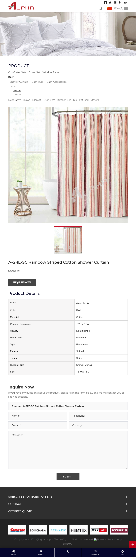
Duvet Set (34, 72)
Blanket (36, 99)
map (122, 554)
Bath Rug (37, 81)
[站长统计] (95, 539)
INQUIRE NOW (22, 282)
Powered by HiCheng (109, 539)
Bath (11, 77)
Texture (17, 90)
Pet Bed (84, 99)
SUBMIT (68, 476)
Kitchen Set (64, 99)
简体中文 (118, 8)
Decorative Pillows (19, 99)
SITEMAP (68, 543)
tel (68, 554)
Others (95, 99)
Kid (75, 99)
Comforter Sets (17, 72)
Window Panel (50, 72)
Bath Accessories (57, 81)
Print (13, 86)
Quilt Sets (49, 99)
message (95, 554)
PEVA (18, 94)
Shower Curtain (19, 81)
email (40, 554)
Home (13, 554)
